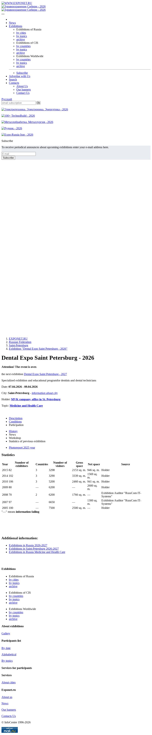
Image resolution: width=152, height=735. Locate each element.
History (13, 431)
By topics (7, 660)
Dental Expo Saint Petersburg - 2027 (45, 374)
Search (13, 79)
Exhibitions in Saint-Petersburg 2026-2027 (34, 548)
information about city (45, 393)
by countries (23, 46)
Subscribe (22, 72)
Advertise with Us (19, 76)
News (12, 22)
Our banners (23, 89)
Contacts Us (8, 716)
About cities (8, 682)
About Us (22, 86)
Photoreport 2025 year (22, 447)
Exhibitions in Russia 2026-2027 (28, 545)
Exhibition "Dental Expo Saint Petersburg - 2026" (38, 348)
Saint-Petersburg (18, 345)
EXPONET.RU (18, 338)
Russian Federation (20, 342)
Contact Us (22, 92)
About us (6, 697)
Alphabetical (8, 654)
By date (6, 648)
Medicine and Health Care (26, 405)
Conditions (15, 421)
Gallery (5, 633)
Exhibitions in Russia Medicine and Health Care (37, 552)
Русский (6, 99)
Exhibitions (15, 26)
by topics (21, 36)
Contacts (14, 82)
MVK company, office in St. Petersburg (35, 399)
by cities (21, 32)
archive (20, 39)
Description (15, 418)
